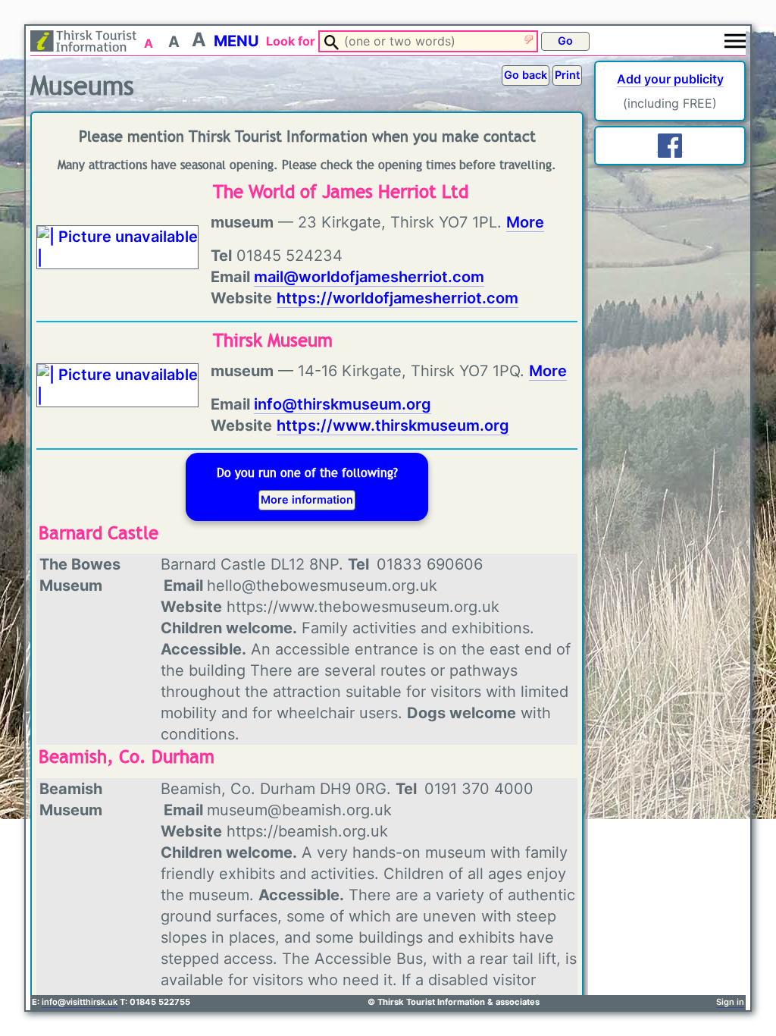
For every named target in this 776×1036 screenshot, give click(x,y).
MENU (236, 41)
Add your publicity (670, 78)
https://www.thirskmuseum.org (393, 425)
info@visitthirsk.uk (79, 1002)
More (525, 222)
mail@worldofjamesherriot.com (369, 277)
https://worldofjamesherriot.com (397, 298)
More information (307, 499)
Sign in (730, 1002)
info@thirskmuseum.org (342, 404)
